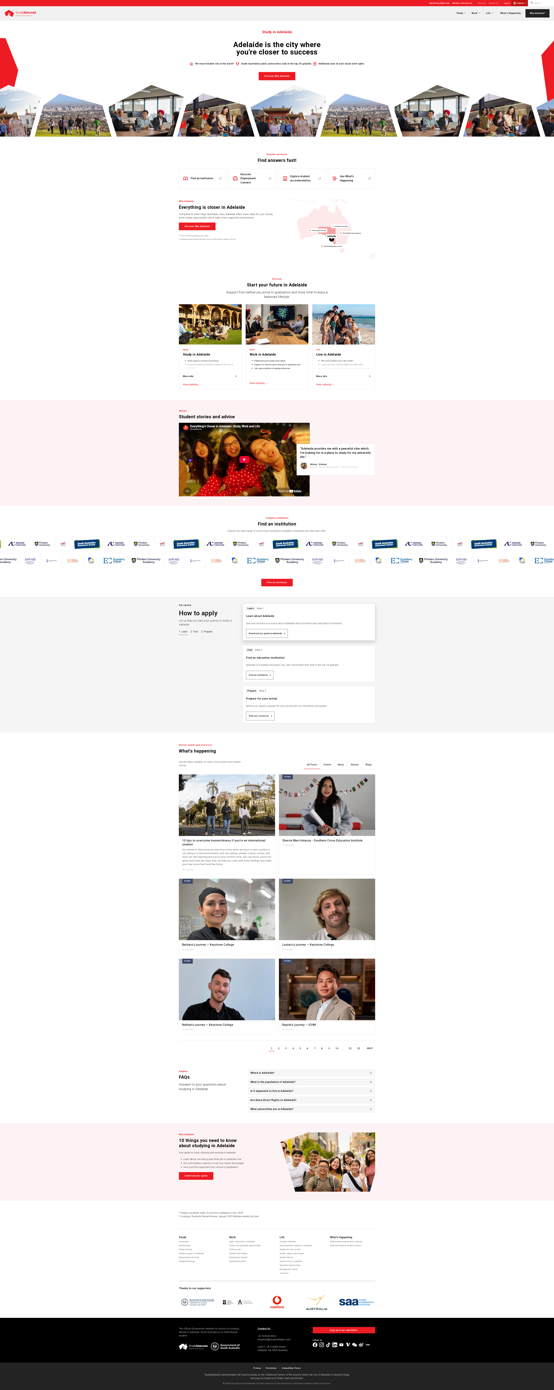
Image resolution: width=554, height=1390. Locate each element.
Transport (284, 1273)
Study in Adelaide (196, 354)
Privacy (257, 1368)
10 (336, 1048)
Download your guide (196, 1176)
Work (475, 13)
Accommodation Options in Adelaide (296, 1245)
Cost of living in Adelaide (291, 1261)
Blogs (369, 764)
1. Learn (183, 631)
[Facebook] (315, 1344)
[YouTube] (341, 1344)
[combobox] (521, 3)
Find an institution (258, 675)
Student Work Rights (238, 1253)
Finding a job (235, 1249)
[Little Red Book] (367, 1344)
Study (460, 13)
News (341, 764)
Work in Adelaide (263, 354)
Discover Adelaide (288, 1241)
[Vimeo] (348, 1344)
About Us (482, 3)
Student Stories (286, 1257)
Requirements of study (189, 1257)
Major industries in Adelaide (241, 1241)
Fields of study (185, 1249)
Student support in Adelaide (191, 1253)
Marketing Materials (439, 3)
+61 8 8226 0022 (267, 1336)
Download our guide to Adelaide (265, 633)
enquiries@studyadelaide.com (274, 1339)
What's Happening (510, 13)
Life (488, 13)
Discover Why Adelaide (277, 76)
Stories (355, 764)
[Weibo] (361, 1344)
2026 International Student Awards (345, 1245)
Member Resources (462, 3)
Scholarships (185, 1245)
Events (327, 764)
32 (350, 1048)
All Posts (312, 764)
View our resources (259, 716)
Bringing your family (289, 1269)
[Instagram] (321, 1344)
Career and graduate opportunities (245, 1245)
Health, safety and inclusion (292, 1253)
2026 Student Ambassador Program (346, 1241)
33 (358, 1048)
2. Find (194, 631)
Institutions (184, 1241)
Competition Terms (291, 1368)
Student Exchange (187, 1261)
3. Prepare (206, 631)
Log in (507, 3)
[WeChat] (354, 1344)
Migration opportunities (290, 1265)
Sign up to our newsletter (344, 1330)
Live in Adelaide (328, 354)
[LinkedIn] (334, 1344)
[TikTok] (328, 1344)
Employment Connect (238, 1257)
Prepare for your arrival (290, 1249)
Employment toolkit (237, 1261)
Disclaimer (271, 1368)
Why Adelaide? (537, 13)
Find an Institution (277, 582)
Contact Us (494, 3)
